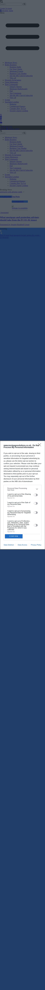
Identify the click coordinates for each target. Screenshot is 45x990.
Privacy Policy (36, 545)
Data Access (22, 545)
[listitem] (22, 489)
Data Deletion (9, 545)
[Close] (40, 445)
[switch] (36, 495)
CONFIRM (13, 536)
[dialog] (22, 495)
